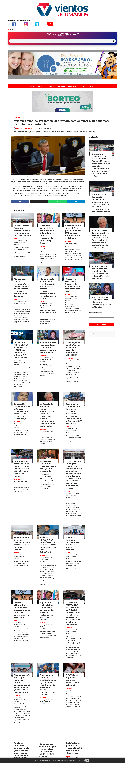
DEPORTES (17, 422)
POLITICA (40, 86)
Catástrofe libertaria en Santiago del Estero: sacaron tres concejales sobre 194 (72, 285)
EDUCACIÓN (72, 86)
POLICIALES (61, 86)
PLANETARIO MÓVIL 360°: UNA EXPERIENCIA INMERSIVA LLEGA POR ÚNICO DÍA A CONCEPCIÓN (22, 349)
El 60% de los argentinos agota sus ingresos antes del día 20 (73, 680)
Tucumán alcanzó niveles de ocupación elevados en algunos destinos (73, 543)
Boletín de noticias (95, 313)
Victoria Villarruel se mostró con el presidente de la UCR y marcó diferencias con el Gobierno (73, 232)
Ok (87, 760)
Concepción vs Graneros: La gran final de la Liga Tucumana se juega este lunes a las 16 (47, 750)
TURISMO (68, 553)
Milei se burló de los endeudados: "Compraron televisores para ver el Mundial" (48, 347)
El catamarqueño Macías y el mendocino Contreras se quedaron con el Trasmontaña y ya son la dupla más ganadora (22, 683)
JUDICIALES (43, 429)
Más (91, 86)
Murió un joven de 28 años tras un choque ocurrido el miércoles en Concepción (73, 348)
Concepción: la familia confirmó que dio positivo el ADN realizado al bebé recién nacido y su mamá (22, 468)
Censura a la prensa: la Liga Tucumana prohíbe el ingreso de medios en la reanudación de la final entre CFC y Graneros (74, 414)
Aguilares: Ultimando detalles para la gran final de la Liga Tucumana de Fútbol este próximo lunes (21, 750)
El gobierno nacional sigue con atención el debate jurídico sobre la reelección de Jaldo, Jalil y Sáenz (47, 234)
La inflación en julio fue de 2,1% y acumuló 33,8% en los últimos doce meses (74, 748)
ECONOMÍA (83, 86)
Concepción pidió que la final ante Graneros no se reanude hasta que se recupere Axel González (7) (22, 411)
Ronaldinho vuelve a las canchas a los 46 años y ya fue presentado (48, 466)
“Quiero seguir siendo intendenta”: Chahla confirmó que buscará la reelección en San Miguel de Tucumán (21, 287)
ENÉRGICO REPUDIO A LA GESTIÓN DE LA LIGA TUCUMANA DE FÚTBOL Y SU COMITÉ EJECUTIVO (48, 544)
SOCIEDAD (50, 86)
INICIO (32, 86)
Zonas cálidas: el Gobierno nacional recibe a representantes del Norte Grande (22, 231)
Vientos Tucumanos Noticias (26, 128)
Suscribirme (101, 324)
